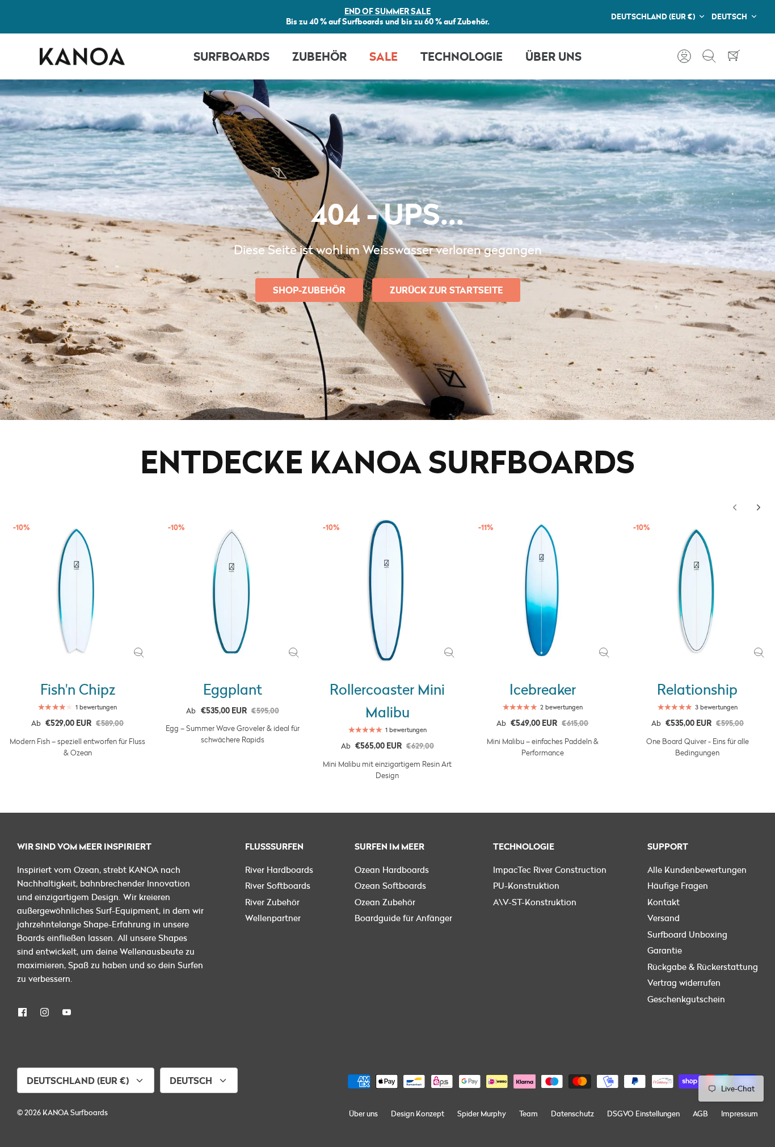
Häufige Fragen (677, 885)
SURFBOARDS (231, 56)
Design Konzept (417, 1113)
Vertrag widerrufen (684, 982)
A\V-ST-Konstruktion (534, 901)
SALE (383, 56)
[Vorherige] (734, 507)
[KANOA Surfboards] (82, 56)
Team (528, 1113)
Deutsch (729, 16)
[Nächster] (758, 507)
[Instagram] (44, 1012)
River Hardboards (279, 869)
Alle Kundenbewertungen (697, 869)
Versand (663, 917)
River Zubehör (272, 901)
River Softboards (277, 885)
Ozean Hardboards (392, 869)
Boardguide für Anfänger (403, 917)
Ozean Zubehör (385, 901)
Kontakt (663, 901)
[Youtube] (67, 1012)
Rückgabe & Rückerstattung (702, 966)
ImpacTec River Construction (549, 869)
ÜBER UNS (553, 56)
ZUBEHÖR (319, 56)
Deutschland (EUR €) (653, 16)
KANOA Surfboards (75, 1112)
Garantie (664, 950)
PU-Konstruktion (526, 885)
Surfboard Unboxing (687, 934)
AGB (700, 1113)
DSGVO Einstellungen (643, 1113)
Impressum (739, 1113)
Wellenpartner (273, 917)
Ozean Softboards (390, 885)
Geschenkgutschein (686, 999)
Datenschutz (572, 1113)
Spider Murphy (481, 1113)
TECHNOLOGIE (461, 56)
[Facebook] (22, 1012)
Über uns (363, 1113)
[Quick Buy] (139, 652)
